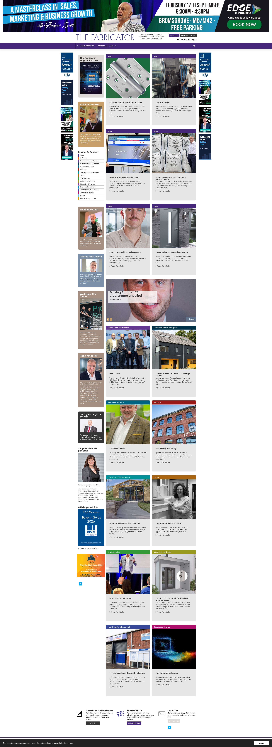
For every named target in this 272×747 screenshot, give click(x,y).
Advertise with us (188, 35)
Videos (82, 196)
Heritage (83, 170)
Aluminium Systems (87, 167)
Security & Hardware (87, 181)
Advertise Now (134, 723)
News (82, 155)
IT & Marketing (85, 178)
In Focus (83, 158)
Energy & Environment (88, 187)
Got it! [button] (261, 743)
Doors (82, 175)
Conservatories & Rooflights (90, 164)
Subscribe (174, 35)
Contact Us (174, 721)
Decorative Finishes (87, 193)
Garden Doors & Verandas (89, 173)
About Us (113, 46)
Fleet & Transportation (88, 199)
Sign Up (93, 723)
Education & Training (87, 184)
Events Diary (103, 46)
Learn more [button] (68, 743)
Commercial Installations (89, 161)
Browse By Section (87, 46)
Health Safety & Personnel (89, 190)
